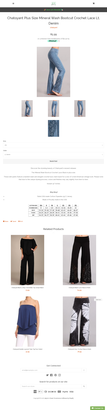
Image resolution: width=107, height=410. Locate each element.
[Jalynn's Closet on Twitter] (47, 376)
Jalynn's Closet (48, 398)
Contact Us (98, 408)
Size (4, 141)
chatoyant (53, 27)
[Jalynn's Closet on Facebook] (51, 376)
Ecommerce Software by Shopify (64, 398)
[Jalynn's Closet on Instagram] (59, 376)
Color (5, 150)
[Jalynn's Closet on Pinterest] (55, 376)
